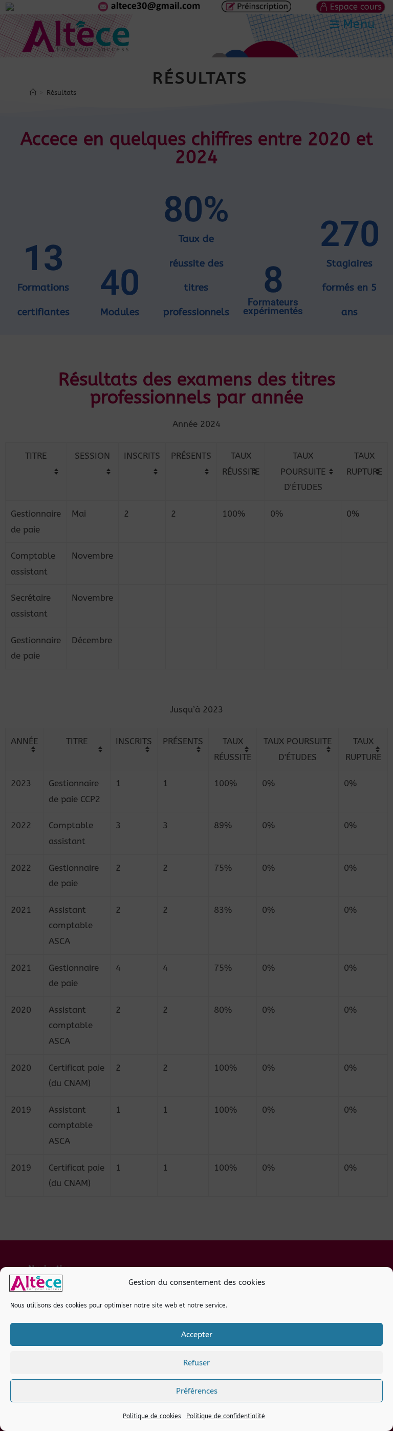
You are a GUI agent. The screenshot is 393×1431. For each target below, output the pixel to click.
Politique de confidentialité (225, 1416)
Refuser (196, 1362)
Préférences (196, 1391)
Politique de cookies (152, 1416)
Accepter (196, 1334)
